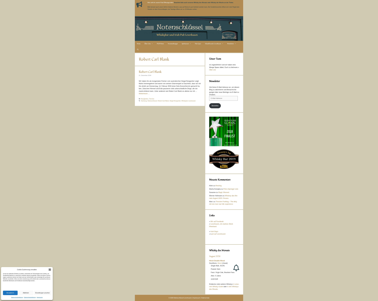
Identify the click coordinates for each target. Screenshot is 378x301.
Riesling (218, 186)
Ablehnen (26, 293)
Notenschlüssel (152, 101)
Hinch (220, 263)
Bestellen (215, 106)
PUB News (160, 44)
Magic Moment (223, 192)
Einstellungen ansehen (42, 293)
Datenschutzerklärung (17, 297)
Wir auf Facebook (217, 221)
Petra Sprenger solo (230, 189)
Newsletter (230, 44)
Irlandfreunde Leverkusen (213, 44)
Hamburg (144, 101)
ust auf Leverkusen (218, 234)
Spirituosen (185, 44)
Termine (151, 99)
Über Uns (147, 44)
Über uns (212, 70)
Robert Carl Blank (150, 72)
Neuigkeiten (144, 99)
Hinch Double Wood (217, 261)
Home (138, 44)
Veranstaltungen (173, 44)
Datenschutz (205, 298)
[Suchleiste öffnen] (138, 50)
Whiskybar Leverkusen (188, 101)
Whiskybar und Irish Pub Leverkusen (177, 35)
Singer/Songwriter (175, 101)
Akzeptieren (10, 293)
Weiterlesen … (144, 94)
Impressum (40, 297)
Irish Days (214, 231)
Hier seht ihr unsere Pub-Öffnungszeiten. (160, 2)
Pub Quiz (198, 44)
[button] (50, 270)
